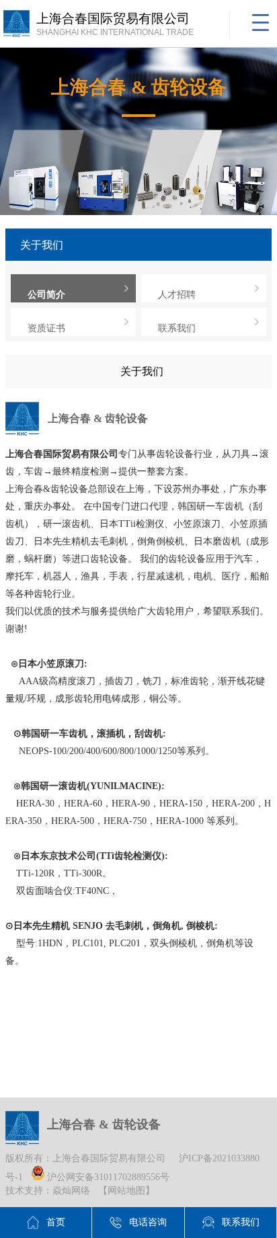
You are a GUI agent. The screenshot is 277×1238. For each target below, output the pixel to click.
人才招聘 (177, 295)
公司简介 (46, 295)
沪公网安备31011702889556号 (106, 1177)
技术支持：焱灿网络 (47, 1191)
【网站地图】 (126, 1191)
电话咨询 (148, 1222)
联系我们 (177, 328)
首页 (55, 1222)
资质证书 (46, 328)
